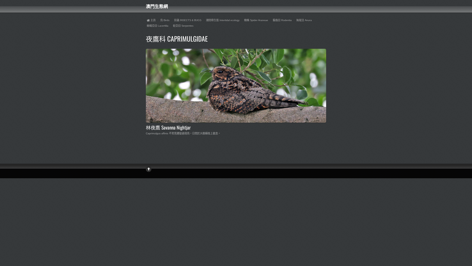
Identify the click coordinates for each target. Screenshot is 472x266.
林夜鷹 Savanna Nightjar (168, 127)
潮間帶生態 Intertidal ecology (223, 20)
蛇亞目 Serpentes (183, 25)
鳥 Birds (164, 20)
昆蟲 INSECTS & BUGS (187, 20)
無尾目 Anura (304, 20)
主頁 (153, 20)
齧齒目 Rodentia (282, 20)
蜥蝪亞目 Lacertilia (157, 25)
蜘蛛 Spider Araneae (256, 20)
